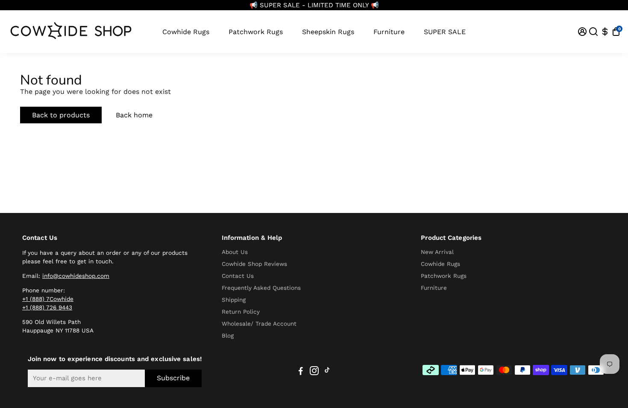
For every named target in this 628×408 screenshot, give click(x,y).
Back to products (61, 115)
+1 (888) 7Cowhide (47, 298)
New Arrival (437, 251)
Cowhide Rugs (185, 32)
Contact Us (238, 275)
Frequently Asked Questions (261, 287)
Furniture (389, 32)
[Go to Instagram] (314, 372)
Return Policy (241, 311)
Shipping (234, 299)
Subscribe (173, 378)
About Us (235, 251)
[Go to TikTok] (327, 372)
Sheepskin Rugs (328, 32)
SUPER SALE (445, 32)
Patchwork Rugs (256, 32)
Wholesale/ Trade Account (259, 323)
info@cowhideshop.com (75, 275)
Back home (134, 115)
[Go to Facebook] (300, 372)
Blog (228, 335)
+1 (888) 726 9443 (47, 307)
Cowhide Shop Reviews (254, 263)
